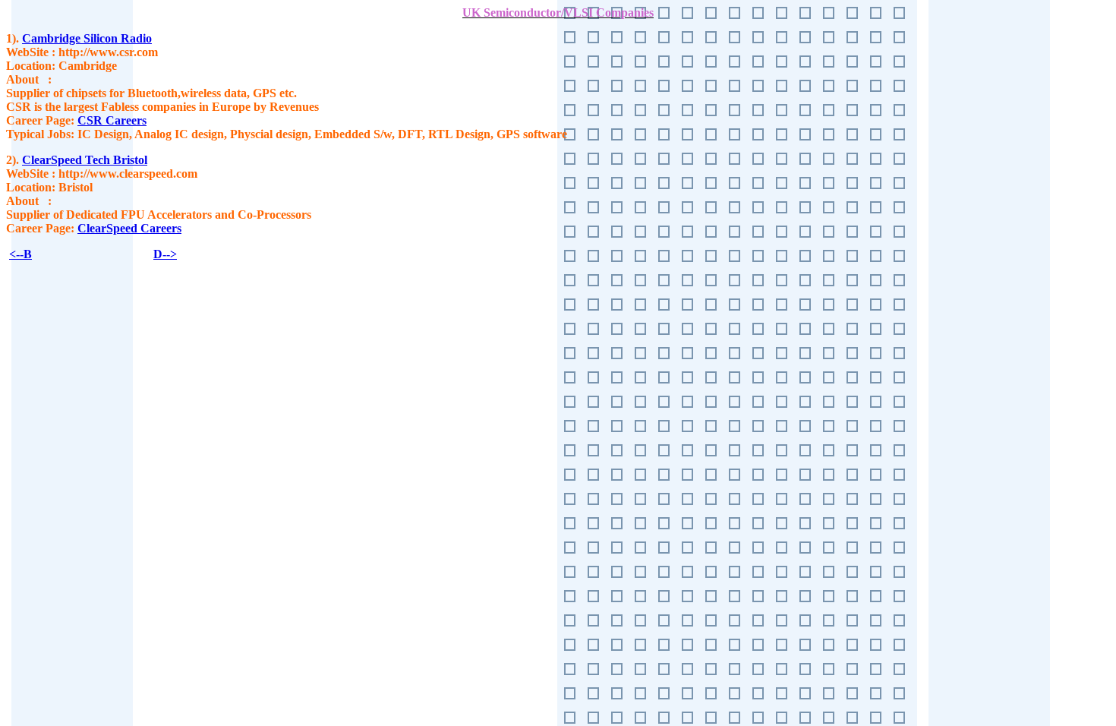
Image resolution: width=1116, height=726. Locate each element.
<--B (20, 254)
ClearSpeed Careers (129, 228)
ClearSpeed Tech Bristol (84, 159)
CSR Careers (112, 120)
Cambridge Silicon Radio (87, 38)
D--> (165, 254)
